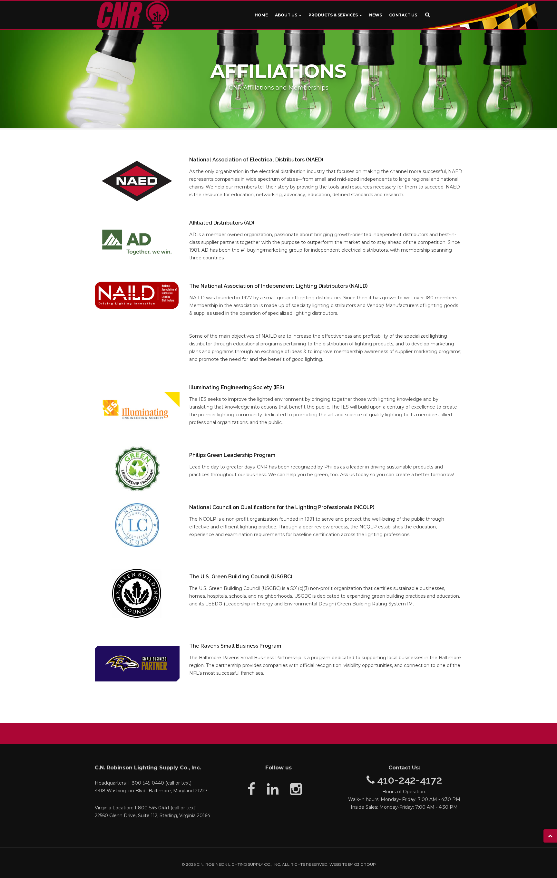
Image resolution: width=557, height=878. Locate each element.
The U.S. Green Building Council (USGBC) (240, 577)
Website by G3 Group (352, 864)
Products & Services (333, 15)
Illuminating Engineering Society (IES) (236, 387)
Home (261, 15)
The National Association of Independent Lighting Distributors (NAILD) (278, 286)
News (375, 15)
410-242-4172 (408, 780)
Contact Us (403, 15)
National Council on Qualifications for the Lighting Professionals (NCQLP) (281, 507)
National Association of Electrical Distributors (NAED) (256, 160)
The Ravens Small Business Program (235, 646)
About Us (286, 15)
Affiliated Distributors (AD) (221, 223)
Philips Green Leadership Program (232, 455)
